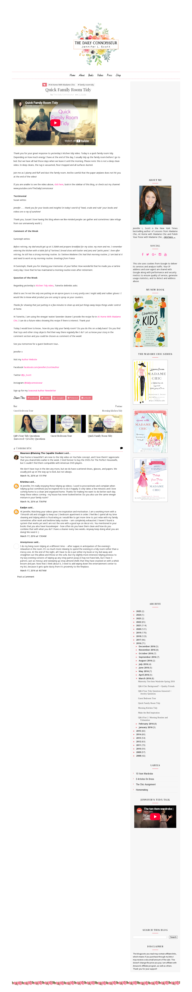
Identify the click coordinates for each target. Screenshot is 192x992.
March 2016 (145, 678)
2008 (139, 755)
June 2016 (144, 667)
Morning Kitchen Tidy (147, 708)
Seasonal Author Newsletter (42, 390)
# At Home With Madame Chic (62, 84)
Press (109, 75)
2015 (139, 730)
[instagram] (160, 254)
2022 (139, 622)
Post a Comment (25, 576)
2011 (139, 745)
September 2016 (148, 657)
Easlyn (23, 507)
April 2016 (144, 674)
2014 (139, 734)
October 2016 (146, 653)
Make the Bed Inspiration (149, 713)
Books (91, 75)
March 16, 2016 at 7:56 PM (33, 501)
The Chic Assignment (146, 784)
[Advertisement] (155, 128)
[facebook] (142, 254)
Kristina (24, 481)
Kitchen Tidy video (45, 285)
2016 (139, 643)
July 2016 (144, 664)
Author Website (29, 359)
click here (58, 184)
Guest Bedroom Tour (61, 435)
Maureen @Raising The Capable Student (42, 453)
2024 (139, 614)
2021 (139, 625)
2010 (139, 748)
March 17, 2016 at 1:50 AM (33, 536)
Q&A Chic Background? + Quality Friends (156, 686)
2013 (139, 737)
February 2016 (146, 723)
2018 (139, 636)
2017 (139, 639)
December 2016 (147, 646)
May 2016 (144, 671)
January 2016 (146, 727)
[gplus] (154, 254)
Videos (100, 75)
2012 (139, 741)
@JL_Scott (26, 375)
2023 (139, 618)
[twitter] (147, 254)
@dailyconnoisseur (33, 382)
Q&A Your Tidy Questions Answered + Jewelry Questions (29, 437)
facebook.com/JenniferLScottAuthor (41, 367)
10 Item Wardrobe (144, 773)
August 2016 (146, 660)
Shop (118, 75)
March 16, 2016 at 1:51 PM (33, 475)
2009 (139, 752)
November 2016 (147, 649)
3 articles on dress (145, 779)
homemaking (142, 789)
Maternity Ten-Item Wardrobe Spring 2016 (156, 681)
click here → (170, 237)
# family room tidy (86, 84)
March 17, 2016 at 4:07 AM (33, 570)
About (82, 75)
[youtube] (165, 254)
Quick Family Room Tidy (100, 435)
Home (72, 75)
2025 (139, 611)
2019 (139, 632)
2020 (139, 629)
